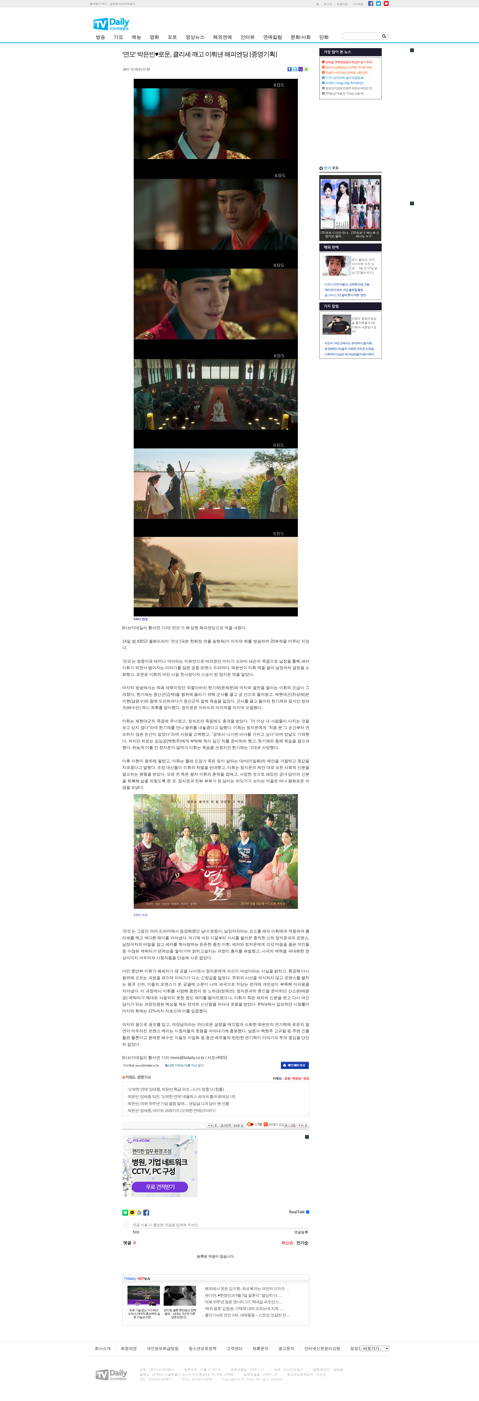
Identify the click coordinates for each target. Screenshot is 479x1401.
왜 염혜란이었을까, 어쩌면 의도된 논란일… (350, 348)
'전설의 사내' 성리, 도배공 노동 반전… (347, 72)
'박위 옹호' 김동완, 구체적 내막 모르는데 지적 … (244, 1308)
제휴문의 (260, 1348)
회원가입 (342, 3)
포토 (172, 37)
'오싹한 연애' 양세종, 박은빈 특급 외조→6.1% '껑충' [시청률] (176, 1089)
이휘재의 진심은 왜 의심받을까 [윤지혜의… (351, 354)
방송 (100, 37)
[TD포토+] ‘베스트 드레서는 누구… (365, 234)
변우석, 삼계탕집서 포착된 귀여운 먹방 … (350, 67)
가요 (118, 37)
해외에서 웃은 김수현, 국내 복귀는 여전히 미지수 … (247, 1288)
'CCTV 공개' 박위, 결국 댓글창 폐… (345, 78)
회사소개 (103, 1348)
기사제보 (358, 3)
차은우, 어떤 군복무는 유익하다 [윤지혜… (349, 343)
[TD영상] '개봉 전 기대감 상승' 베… (345, 93)
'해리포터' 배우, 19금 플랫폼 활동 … (345, 290)
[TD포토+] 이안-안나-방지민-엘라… (335, 234)
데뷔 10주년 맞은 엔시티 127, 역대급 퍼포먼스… (243, 1302)
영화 (154, 37)
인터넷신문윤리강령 (322, 1348)
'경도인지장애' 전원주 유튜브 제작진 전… (349, 88)
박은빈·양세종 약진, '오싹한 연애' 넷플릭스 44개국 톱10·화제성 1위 (181, 1096)
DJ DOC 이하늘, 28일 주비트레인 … (346, 83)
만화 (324, 37)
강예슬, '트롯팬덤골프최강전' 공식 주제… (349, 62)
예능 (136, 37)
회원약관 (129, 1348)
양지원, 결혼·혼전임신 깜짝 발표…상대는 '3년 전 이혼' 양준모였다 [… (180, 1313)
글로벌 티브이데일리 (122, 3)
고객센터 (234, 1348)
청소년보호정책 (203, 1348)
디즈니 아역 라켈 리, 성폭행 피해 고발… (348, 284)
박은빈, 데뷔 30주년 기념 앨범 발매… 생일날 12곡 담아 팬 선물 (178, 1103)
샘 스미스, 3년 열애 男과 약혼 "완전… (347, 295)
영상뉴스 (195, 37)
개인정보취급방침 (163, 1348)
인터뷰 (247, 37)
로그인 (328, 3)
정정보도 (358, 1348)
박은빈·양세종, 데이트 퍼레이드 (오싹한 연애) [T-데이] (171, 1110)
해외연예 (222, 37)
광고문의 (286, 1348)
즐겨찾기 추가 (98, 3)
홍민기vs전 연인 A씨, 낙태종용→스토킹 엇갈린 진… (247, 1315)
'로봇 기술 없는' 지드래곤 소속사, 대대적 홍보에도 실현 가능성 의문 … (144, 1313)
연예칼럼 (272, 37)
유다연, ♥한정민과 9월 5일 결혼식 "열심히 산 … (243, 1295)
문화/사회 (301, 37)
